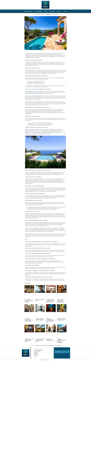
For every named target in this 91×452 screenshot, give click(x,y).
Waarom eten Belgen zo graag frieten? (61, 319)
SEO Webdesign (38, 11)
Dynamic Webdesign (28, 11)
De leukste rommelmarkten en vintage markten (29, 320)
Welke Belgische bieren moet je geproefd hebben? (61, 300)
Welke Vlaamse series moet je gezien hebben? (29, 340)
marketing (32, 345)
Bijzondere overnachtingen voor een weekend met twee (50, 320)
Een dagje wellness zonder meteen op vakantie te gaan (50, 300)
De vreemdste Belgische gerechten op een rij (29, 300)
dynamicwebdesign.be (45, 359)
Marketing (52, 11)
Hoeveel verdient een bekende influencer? (40, 319)
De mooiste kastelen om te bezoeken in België (40, 340)
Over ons (59, 11)
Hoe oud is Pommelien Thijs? (50, 340)
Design (45, 11)
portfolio (62, 355)
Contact (65, 11)
